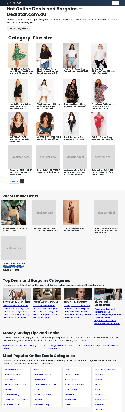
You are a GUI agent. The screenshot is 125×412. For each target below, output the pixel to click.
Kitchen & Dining (11, 394)
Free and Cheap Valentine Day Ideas (101, 345)
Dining (37, 389)
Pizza (97, 384)
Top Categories (18, 28)
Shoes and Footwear (74, 384)
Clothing (8, 389)
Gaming (38, 399)
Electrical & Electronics (15, 384)
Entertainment (72, 389)
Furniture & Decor (12, 374)
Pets (67, 369)
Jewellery (69, 394)
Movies (98, 379)
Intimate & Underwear (105, 369)
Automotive (70, 379)
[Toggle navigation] (115, 3)
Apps (97, 389)
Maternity (99, 394)
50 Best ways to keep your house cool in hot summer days (62, 347)
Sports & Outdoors (12, 404)
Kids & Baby (39, 379)
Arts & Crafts (101, 399)
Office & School (72, 374)
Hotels (68, 404)
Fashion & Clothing (12, 369)
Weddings (99, 404)
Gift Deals (99, 409)
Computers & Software (45, 384)
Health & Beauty (11, 379)
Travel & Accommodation (16, 399)
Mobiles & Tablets (42, 394)
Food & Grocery (41, 404)
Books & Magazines (43, 374)
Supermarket (71, 399)
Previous (14, 181)
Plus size (99, 374)
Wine (36, 369)
